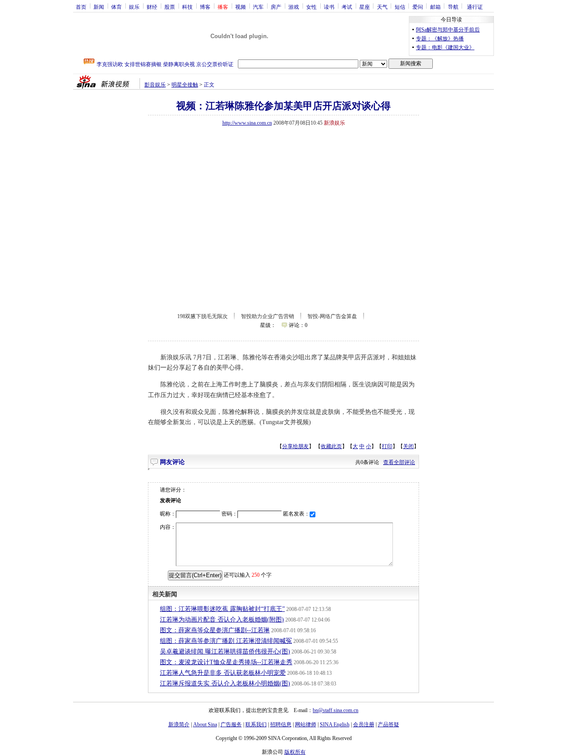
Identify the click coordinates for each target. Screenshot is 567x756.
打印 (387, 446)
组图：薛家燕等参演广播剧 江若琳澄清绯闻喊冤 (226, 641)
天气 (382, 6)
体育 (116, 6)
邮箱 (435, 6)
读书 (329, 6)
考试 (347, 6)
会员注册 (363, 724)
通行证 (475, 6)
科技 (187, 6)
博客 (205, 6)
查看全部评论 (399, 462)
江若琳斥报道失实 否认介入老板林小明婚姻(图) (225, 683)
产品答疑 (388, 724)
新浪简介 (179, 724)
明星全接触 (184, 85)
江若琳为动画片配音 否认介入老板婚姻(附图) (222, 619)
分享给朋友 (295, 446)
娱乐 (134, 6)
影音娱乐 (155, 85)
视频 (240, 6)
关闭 (408, 446)
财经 (152, 6)
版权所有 (295, 752)
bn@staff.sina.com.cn (335, 710)
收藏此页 (331, 446)
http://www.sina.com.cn (247, 123)
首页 (81, 6)
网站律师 (305, 724)
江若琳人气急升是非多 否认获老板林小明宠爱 (223, 672)
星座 (364, 6)
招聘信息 (280, 724)
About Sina (205, 724)
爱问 (417, 6)
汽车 (258, 6)
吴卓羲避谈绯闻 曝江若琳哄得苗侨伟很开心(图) (225, 651)
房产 (276, 6)
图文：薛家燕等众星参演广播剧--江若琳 (215, 630)
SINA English (335, 724)
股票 (169, 6)
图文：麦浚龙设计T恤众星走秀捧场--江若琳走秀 (226, 662)
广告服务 (231, 724)
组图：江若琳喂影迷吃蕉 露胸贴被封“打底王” (222, 609)
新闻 (98, 6)
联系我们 (256, 724)
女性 (311, 6)
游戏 (293, 6)
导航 (453, 6)
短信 (400, 6)
